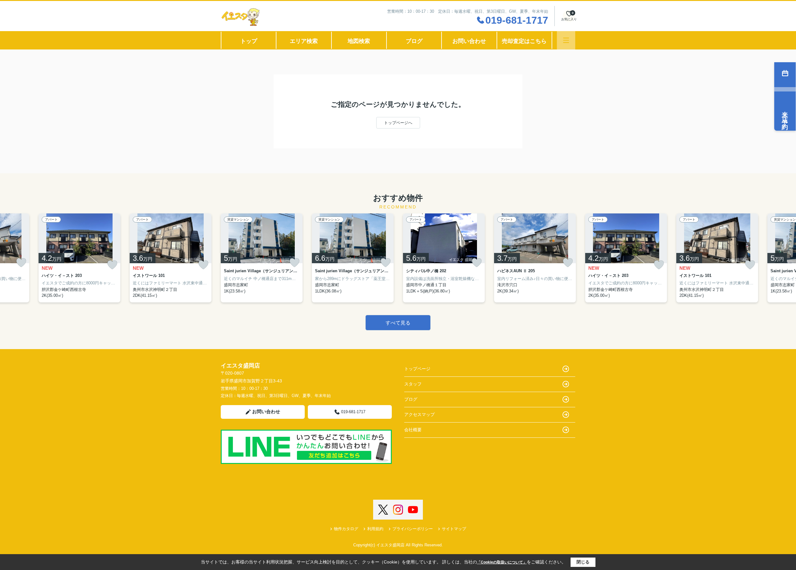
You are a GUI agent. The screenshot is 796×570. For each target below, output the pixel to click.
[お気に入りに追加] (21, 262)
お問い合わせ (469, 41)
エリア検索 (304, 41)
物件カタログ (346, 528)
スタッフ (413, 383)
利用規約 (375, 528)
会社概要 (413, 429)
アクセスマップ (419, 414)
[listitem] (261, 257)
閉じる (583, 561)
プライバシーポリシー (412, 528)
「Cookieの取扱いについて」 (502, 562)
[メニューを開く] (566, 40)
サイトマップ (454, 528)
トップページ (417, 368)
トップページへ (398, 122)
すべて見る (398, 322)
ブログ (414, 41)
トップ (248, 41)
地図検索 (359, 41)
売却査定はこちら (524, 41)
